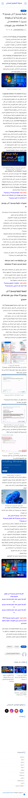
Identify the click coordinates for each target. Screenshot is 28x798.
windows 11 (9, 646)
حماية (22, 767)
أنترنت (22, 783)
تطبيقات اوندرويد (19, 785)
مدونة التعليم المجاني (14, 3)
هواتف (22, 770)
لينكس (22, 778)
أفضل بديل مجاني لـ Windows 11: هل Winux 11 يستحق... (21, 677)
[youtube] (16, 711)
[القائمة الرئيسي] (25, 3)
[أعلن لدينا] (9, 795)
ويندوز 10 (21, 775)
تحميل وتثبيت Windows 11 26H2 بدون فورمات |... (21, 694)
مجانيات (22, 757)
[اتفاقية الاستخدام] (15, 795)
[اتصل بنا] (6, 795)
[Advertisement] (14, 735)
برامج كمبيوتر (20, 780)
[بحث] (2, 3)
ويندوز (22, 762)
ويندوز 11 (23, 10)
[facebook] (21, 711)
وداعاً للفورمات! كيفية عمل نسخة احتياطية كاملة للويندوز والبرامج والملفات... (8, 678)
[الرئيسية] (21, 795)
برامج (22, 759)
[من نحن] (12, 795)
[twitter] (7, 711)
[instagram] (11, 711)
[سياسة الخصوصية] (18, 795)
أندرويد (22, 765)
